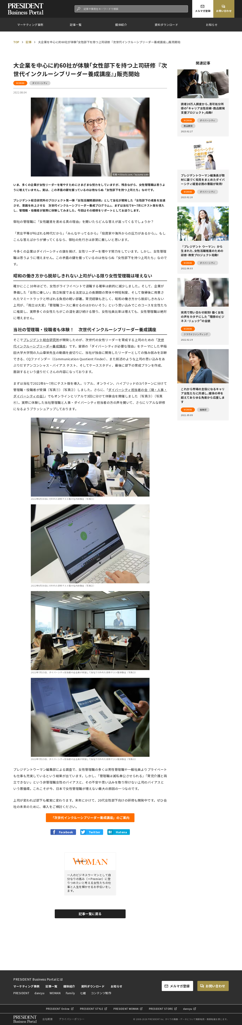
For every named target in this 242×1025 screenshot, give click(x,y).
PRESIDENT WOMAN (126, 1008)
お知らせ (212, 24)
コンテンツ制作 (101, 993)
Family (70, 993)
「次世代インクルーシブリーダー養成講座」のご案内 (90, 817)
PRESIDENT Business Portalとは (38, 979)
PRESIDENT (21, 993)
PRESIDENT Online (58, 1008)
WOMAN (20, 82)
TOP (16, 42)
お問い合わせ (215, 986)
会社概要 (47, 1019)
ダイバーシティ (40, 82)
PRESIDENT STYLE (91, 1008)
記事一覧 (75, 24)
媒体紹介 (121, 24)
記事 (29, 42)
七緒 (83, 993)
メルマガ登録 (180, 986)
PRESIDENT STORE (161, 1008)
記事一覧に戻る (90, 913)
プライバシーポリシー (72, 1019)
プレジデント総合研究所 (41, 339)
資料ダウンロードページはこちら (177, 964)
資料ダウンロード (166, 24)
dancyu (39, 993)
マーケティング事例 (30, 24)
